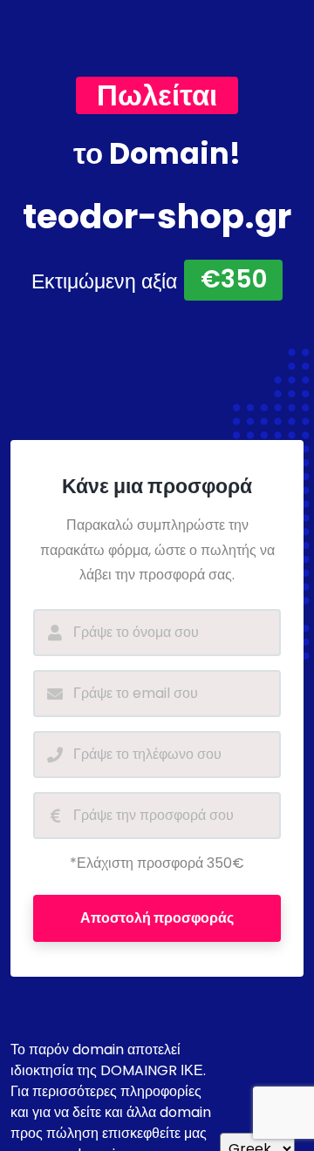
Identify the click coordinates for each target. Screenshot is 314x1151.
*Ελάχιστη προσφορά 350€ (157, 863)
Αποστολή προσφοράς (157, 918)
